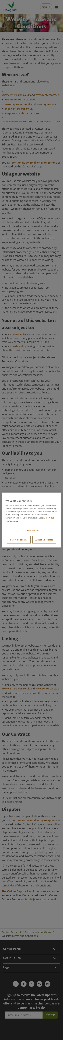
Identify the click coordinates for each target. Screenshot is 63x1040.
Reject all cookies (18, 539)
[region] (31, 520)
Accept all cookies (44, 539)
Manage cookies (32, 530)
